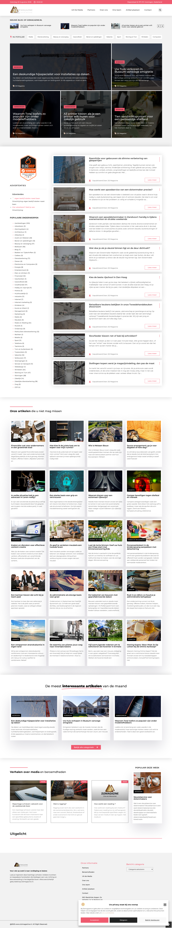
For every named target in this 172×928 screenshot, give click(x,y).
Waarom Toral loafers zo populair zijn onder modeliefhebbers (29, 116)
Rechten (18, 334)
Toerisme (18, 346)
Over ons (104, 10)
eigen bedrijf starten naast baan (27, 198)
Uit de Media (87, 876)
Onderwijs (19, 329)
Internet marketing (22, 302)
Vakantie (18, 355)
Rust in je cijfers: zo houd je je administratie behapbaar (141, 596)
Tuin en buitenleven (22, 349)
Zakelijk (18, 378)
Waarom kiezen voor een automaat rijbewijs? (100, 496)
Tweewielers (19, 352)
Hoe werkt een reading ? (105, 804)
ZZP (16, 387)
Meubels (18, 320)
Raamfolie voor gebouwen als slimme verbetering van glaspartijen (118, 159)
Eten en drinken (21, 273)
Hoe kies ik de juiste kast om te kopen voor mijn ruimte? (65, 446)
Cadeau (18, 255)
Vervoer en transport (22, 364)
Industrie (18, 296)
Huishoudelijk (20, 293)
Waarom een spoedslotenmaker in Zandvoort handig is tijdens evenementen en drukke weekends (123, 218)
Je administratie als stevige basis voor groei (65, 596)
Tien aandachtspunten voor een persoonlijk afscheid (134, 118)
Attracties (18, 235)
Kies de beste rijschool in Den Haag (108, 277)
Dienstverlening (21, 258)
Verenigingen (20, 361)
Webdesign (19, 367)
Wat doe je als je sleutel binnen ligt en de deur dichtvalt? (119, 248)
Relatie (17, 337)
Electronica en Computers (25, 264)
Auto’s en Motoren (22, 238)
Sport (17, 340)
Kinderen (18, 305)
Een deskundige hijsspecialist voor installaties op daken (51, 74)
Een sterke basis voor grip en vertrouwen (63, 496)
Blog (16, 249)
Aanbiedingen (19, 107)
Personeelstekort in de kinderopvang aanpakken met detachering (141, 547)
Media (17, 317)
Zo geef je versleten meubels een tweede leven (66, 546)
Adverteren (19, 226)
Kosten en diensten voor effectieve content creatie (28, 546)
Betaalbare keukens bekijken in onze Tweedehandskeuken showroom (120, 305)
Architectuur (19, 232)
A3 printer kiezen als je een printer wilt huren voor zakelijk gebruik (82, 116)
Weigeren (123, 920)
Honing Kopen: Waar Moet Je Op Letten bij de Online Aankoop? (142, 646)
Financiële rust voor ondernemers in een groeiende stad (27, 446)
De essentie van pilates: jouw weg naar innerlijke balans (66, 646)
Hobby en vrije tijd (22, 288)
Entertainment (20, 270)
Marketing (19, 314)
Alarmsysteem (20, 229)
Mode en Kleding (21, 323)
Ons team (116, 10)
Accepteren (94, 920)
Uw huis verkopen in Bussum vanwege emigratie (134, 70)
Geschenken (19, 279)
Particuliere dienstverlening (25, 331)
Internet (18, 299)
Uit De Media (77, 10)
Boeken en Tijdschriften (24, 252)
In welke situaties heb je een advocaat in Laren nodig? (25, 496)
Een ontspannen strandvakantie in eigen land (27, 646)
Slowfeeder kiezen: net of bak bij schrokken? (113, 336)
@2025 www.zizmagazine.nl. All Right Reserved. (28, 924)
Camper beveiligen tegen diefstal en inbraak (143, 496)
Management (20, 311)
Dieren (17, 261)
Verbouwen (19, 358)
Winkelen (18, 370)
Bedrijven (18, 67)
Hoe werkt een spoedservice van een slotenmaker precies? (120, 189)
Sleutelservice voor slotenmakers (143, 798)
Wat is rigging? (60, 804)
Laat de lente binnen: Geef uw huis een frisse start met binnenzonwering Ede (105, 547)
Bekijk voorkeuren (152, 920)
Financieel (19, 276)
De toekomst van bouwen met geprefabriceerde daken (103, 596)
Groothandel (19, 285)
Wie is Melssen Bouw (98, 445)
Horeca (17, 290)
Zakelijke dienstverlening (25, 381)
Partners (91, 10)
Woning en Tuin (21, 372)
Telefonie (18, 343)
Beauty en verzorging (23, 244)
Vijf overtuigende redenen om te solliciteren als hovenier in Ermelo (104, 646)
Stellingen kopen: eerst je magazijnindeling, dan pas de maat (121, 363)
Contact (148, 10)
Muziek (17, 326)
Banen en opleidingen (23, 241)
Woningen (119, 62)
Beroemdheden (88, 872)
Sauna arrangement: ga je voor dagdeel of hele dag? (142, 446)
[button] (165, 905)
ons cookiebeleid (108, 913)
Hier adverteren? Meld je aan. (23, 207)
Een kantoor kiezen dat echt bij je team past (27, 596)
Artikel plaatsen (133, 10)
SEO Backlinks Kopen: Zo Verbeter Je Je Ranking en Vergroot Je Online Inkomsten (94, 899)
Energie (18, 267)
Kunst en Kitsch (21, 308)
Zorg (16, 384)
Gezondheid (19, 282)
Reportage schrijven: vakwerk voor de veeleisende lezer (27, 805)
